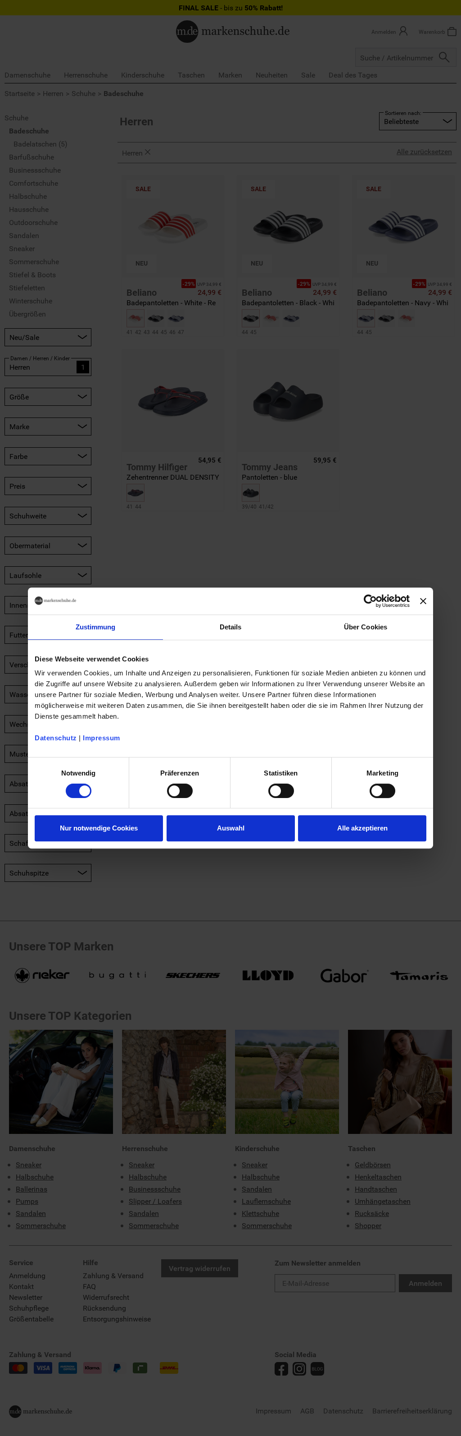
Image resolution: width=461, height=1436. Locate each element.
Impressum (101, 738)
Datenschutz (56, 738)
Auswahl (230, 828)
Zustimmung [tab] (96, 627)
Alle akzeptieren (362, 828)
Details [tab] (231, 627)
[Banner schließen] (423, 601)
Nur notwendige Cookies (99, 828)
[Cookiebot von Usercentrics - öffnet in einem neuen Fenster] (370, 601)
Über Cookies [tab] (365, 627)
